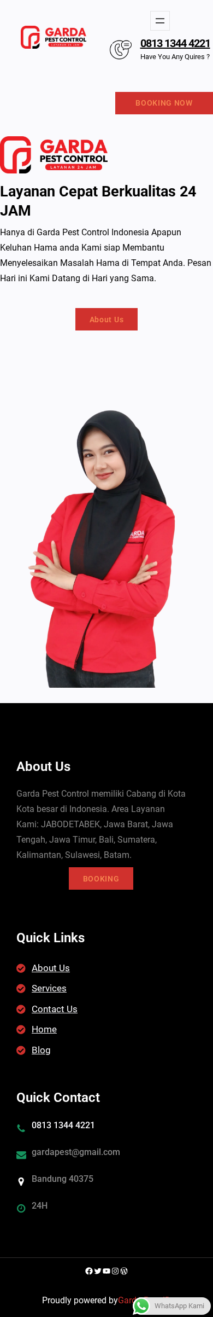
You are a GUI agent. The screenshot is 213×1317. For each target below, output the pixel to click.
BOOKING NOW (164, 102)
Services (49, 988)
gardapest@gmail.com (76, 1152)
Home (44, 1029)
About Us (107, 319)
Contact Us (55, 1008)
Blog (41, 1050)
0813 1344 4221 (175, 43)
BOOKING (101, 878)
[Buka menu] (160, 21)
